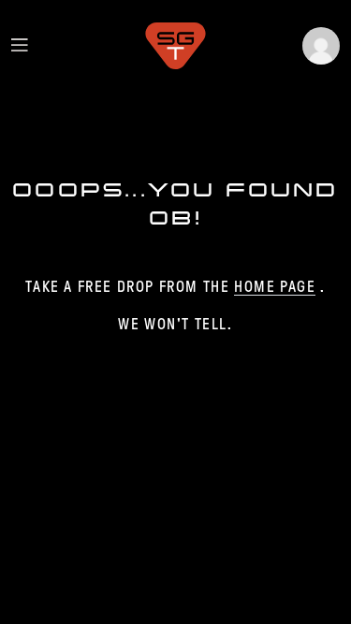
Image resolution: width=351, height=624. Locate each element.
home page (274, 287)
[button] (321, 46)
